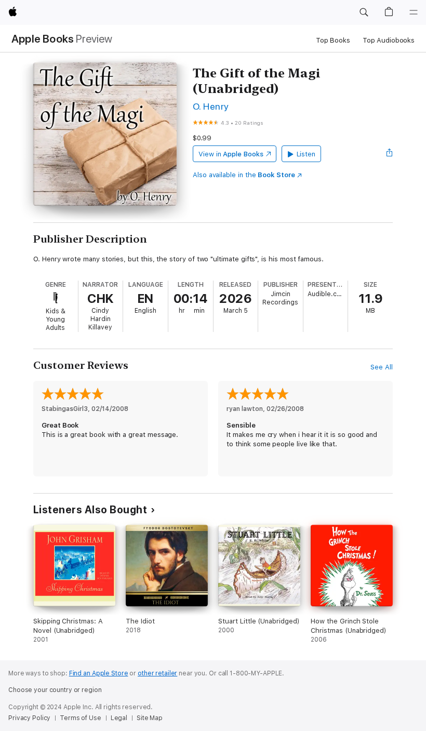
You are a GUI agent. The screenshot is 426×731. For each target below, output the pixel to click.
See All (381, 367)
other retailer (157, 673)
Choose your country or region (55, 690)
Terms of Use (80, 718)
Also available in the (244, 175)
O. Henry (211, 106)
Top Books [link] (333, 40)
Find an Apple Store (98, 673)
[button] (363, 12)
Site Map (150, 718)
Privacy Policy (29, 718)
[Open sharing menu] (390, 154)
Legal (119, 718)
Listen (306, 154)
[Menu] (413, 12)
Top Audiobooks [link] (389, 40)
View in (230, 154)
